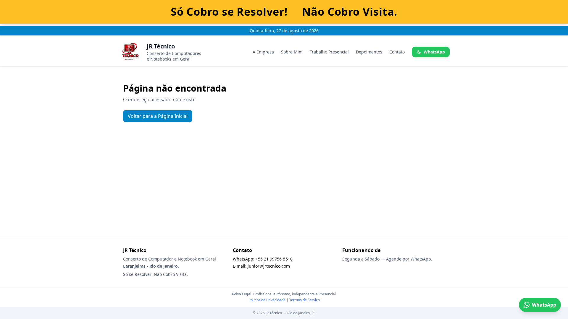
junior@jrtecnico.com (269, 266)
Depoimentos (369, 52)
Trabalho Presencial (329, 52)
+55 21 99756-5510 (274, 259)
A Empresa (263, 52)
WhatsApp (434, 52)
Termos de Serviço (304, 299)
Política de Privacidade (266, 299)
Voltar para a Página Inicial (158, 116)
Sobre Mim (292, 52)
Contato (397, 52)
